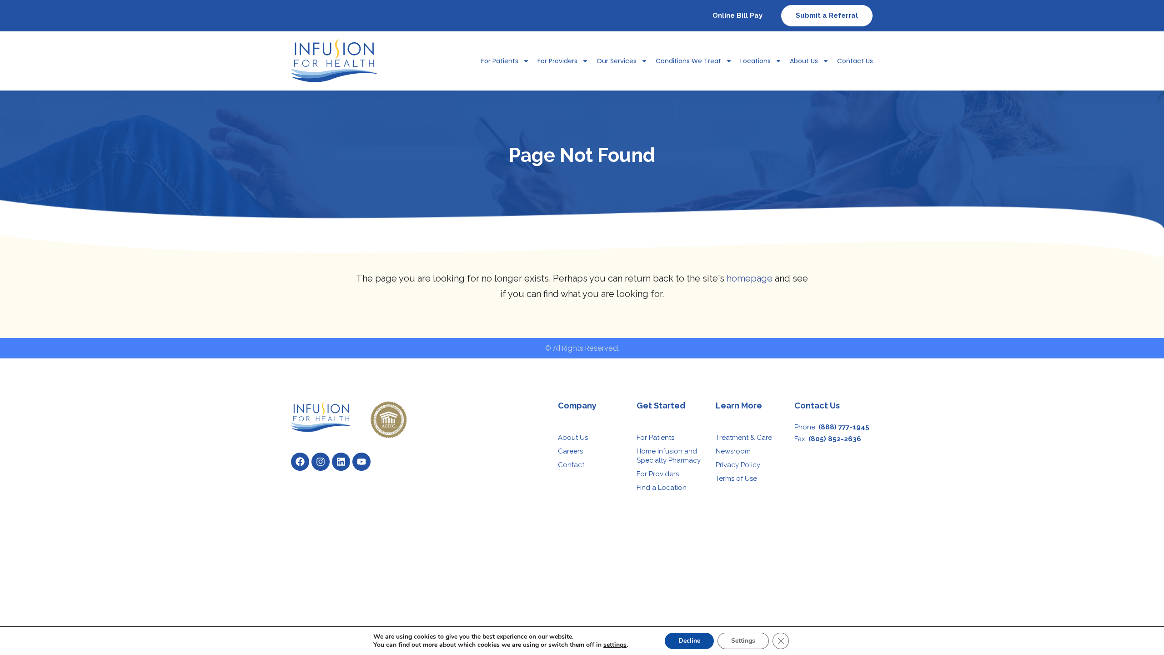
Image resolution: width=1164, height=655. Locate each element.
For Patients (655, 437)
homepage (750, 278)
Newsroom (733, 451)
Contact (571, 465)
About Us (804, 61)
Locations (755, 61)
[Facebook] (300, 462)
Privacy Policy (738, 465)
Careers (570, 451)
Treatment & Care (744, 437)
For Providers (557, 61)
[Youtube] (361, 462)
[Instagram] (320, 462)
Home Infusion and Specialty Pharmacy (669, 455)
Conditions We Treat (688, 61)
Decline (689, 640)
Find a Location (662, 488)
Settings (743, 640)
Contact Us (855, 61)
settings (615, 645)
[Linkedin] (341, 462)
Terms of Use (736, 478)
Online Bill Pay (737, 15)
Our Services (617, 61)
